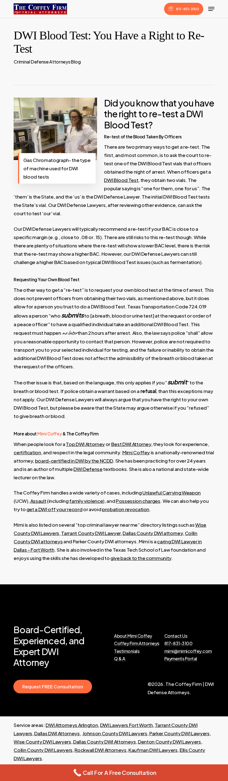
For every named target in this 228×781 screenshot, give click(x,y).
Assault (38, 501)
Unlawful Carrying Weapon (171, 493)
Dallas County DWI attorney (153, 533)
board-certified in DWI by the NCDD (74, 461)
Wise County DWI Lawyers (42, 742)
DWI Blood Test (121, 180)
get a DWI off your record (54, 509)
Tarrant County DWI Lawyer (91, 533)
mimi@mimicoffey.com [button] (188, 651)
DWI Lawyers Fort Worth (126, 725)
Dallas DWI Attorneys (57, 733)
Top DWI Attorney (85, 444)
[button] (211, 9)
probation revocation (125, 509)
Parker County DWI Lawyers (179, 733)
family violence (86, 501)
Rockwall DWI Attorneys (101, 750)
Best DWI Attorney (131, 444)
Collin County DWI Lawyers (43, 750)
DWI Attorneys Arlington (72, 725)
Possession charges (138, 501)
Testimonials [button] (126, 651)
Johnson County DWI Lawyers (115, 733)
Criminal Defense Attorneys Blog (47, 62)
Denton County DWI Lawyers (169, 742)
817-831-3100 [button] (178, 643)
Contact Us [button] (175, 635)
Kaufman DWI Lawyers (153, 750)
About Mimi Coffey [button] (133, 635)
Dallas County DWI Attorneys (104, 742)
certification (27, 452)
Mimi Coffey (49, 433)
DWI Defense (87, 469)
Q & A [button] (119, 658)
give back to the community (140, 558)
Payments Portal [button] (180, 658)
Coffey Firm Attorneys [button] (136, 643)
